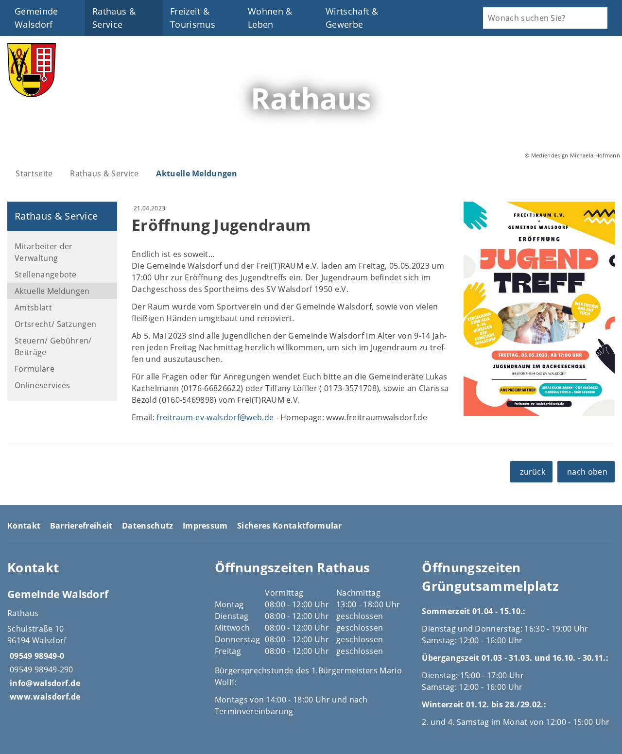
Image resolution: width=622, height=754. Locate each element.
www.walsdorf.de (44, 696)
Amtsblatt (33, 307)
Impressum (205, 525)
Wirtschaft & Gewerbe (352, 17)
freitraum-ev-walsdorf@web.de (215, 417)
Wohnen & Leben (270, 17)
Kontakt (23, 525)
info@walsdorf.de (43, 683)
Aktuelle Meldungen (196, 173)
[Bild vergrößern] (539, 309)
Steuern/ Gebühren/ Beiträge (53, 346)
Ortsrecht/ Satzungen (55, 324)
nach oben (587, 471)
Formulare (34, 368)
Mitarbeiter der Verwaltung (44, 252)
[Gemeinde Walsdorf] (103, 645)
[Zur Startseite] (31, 94)
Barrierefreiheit (81, 525)
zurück (532, 471)
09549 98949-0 (35, 656)
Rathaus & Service (114, 17)
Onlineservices (42, 385)
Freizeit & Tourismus (192, 17)
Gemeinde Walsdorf (36, 17)
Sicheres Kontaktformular (289, 525)
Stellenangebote (46, 274)
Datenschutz (147, 525)
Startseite (34, 173)
